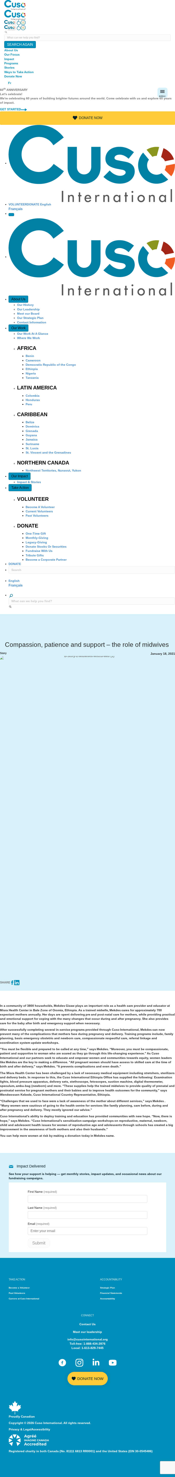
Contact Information (31, 322)
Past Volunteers (37, 515)
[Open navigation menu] (11, 214)
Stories (9, 67)
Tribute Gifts (35, 555)
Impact (9, 59)
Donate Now (13, 76)
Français (16, 209)
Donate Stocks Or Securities (46, 546)
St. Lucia (32, 448)
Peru (29, 404)
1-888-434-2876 (94, 1343)
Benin (30, 356)
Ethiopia (32, 369)
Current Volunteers (39, 511)
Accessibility (40, 1429)
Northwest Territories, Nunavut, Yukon (53, 470)
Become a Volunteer (19, 1288)
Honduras (33, 400)
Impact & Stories (29, 482)
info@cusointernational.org (87, 1339)
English (45, 204)
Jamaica (32, 439)
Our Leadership (28, 309)
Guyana (31, 435)
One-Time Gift (36, 533)
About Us (11, 50)
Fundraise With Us (39, 551)
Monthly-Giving (37, 538)
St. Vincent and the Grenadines (48, 452)
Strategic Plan (107, 1288)
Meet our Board (28, 313)
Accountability (107, 1298)
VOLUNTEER (18, 204)
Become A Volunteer (40, 507)
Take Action (20, 487)
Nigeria (31, 373)
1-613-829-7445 (93, 1348)
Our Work (18, 328)
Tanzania (32, 377)
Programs (11, 63)
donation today (78, 1135)
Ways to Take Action (19, 72)
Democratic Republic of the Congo (51, 364)
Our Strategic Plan (30, 318)
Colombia (32, 395)
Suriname (32, 444)
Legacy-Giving (36, 542)
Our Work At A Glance (32, 333)
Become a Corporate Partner (46, 559)
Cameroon (33, 360)
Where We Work (28, 338)
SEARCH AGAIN (20, 44)
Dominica (32, 426)
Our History (25, 305)
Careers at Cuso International (24, 1298)
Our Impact (19, 476)
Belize (30, 422)
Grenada (32, 431)
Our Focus (12, 54)
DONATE (33, 204)
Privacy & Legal (20, 1429)
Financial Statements (111, 1293)
